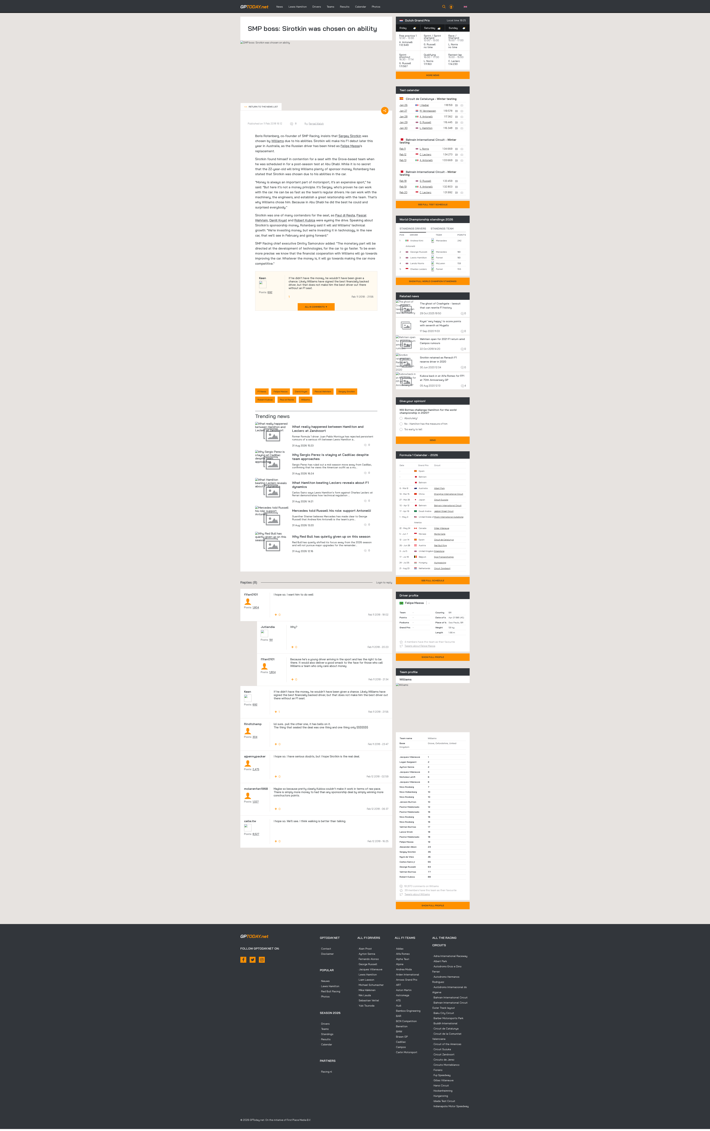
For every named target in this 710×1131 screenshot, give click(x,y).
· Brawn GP (401, 1036)
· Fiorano (437, 1070)
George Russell (418, 251)
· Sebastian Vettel (368, 1000)
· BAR (398, 1016)
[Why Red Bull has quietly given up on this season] (271, 537)
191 (271, 639)
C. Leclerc (454, 61)
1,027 (256, 801)
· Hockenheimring (442, 1090)
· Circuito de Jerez (443, 1059)
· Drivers (325, 1023)
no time (428, 47)
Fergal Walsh (316, 123)
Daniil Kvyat (278, 220)
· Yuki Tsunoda (365, 1005)
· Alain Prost (364, 948)
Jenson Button (408, 801)
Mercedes (441, 240)
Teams (330, 6)
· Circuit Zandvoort (443, 1054)
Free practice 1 (408, 35)
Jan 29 (404, 122)
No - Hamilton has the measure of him (425, 423)
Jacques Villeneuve (410, 757)
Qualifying (430, 54)
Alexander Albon (408, 846)
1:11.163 (428, 64)
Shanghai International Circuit (448, 494)
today (254, 6)
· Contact (325, 948)
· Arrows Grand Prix (406, 979)
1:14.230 (453, 64)
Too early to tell (413, 429)
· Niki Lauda (364, 995)
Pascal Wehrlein (323, 391)
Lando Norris (417, 263)
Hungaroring (440, 562)
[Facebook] (243, 960)
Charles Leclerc (418, 269)
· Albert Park (439, 961)
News (279, 6)
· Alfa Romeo (402, 953)
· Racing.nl (326, 1071)
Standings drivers (413, 228)
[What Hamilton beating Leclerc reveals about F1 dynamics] (271, 483)
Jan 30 (404, 128)
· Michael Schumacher (370, 985)
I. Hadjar (424, 105)
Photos (376, 6)
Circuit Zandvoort (442, 568)
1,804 (256, 607)
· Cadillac (400, 1042)
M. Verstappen (428, 110)
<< (261, 106)
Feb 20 (403, 192)
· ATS (398, 1000)
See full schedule (432, 580)
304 (255, 736)
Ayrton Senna (407, 767)
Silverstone (439, 551)
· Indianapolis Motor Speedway (450, 1106)
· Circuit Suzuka (441, 1049)
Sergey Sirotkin (350, 136)
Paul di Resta (345, 215)
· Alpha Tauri (402, 959)
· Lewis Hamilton (329, 986)
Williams (277, 141)
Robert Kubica (304, 220)
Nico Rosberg (407, 787)
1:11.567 (403, 66)
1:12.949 (404, 44)
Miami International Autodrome (448, 517)
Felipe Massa (350, 146)
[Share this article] (384, 110)
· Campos (400, 1047)
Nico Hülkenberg (408, 791)
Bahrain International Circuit (425, 139)
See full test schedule (432, 204)
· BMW (398, 1031)
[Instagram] (262, 960)
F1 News (262, 391)
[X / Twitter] (253, 960)
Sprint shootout (404, 55)
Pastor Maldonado (409, 806)
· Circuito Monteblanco (445, 1064)
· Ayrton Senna (366, 953)
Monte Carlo (439, 534)
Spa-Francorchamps (444, 557)
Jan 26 (404, 105)
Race (451, 35)
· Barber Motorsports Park (447, 1018)
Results (344, 6)
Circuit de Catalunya (420, 99)
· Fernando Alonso (368, 959)
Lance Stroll (406, 831)
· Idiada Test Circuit (443, 1101)
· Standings (326, 1034)
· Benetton (401, 1026)
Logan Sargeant (408, 762)
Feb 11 (403, 148)
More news (432, 75)
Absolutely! (410, 418)
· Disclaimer (327, 953)
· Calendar (326, 1044)
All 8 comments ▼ (316, 306)
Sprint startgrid (432, 36)
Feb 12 (403, 154)
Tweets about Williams (417, 894)
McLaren (440, 263)
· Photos (325, 996)
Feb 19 (403, 186)
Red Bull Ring (440, 545)
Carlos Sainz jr (407, 861)
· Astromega (402, 995)
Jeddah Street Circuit (444, 511)
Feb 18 (403, 180)
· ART (398, 985)
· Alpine (399, 964)
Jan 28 (404, 116)
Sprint (427, 35)
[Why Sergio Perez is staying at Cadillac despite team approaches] (271, 456)
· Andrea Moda (403, 969)
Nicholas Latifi (407, 777)
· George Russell (367, 964)
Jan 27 (403, 110)
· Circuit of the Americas (446, 1044)
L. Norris (453, 44)
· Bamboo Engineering (407, 1010)
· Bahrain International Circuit (450, 997)
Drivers (316, 6)
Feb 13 (403, 160)
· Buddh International (444, 1023)
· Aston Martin (403, 990)
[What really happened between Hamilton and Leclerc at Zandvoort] (271, 427)
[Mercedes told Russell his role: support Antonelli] (271, 511)
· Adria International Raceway (449, 956)
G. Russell (429, 44)
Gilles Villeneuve (441, 528)
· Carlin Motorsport (406, 1052)
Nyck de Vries (407, 856)
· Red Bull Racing (330, 991)
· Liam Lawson (365, 979)
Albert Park (439, 488)
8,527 (256, 833)
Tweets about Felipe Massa (420, 645)
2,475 (256, 769)
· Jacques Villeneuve (369, 969)
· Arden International (407, 974)
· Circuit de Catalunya (445, 1028)
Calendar (360, 6)
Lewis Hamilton (298, 6)
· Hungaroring (440, 1096)
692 (270, 292)
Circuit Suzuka (441, 499)
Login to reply (384, 582)
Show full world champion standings (433, 281)
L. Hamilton (426, 128)
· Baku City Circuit (443, 1013)
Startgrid (453, 37)
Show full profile (433, 657)
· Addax (399, 948)
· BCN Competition (406, 1021)
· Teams (324, 1029)
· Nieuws (325, 981)
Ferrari (439, 257)
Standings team (442, 228)
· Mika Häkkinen (366, 990)
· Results (325, 1039)
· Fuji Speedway (441, 1075)
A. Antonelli (406, 42)
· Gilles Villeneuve (443, 1080)
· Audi (398, 1005)
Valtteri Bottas (408, 826)
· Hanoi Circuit (440, 1085)
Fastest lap (455, 54)
